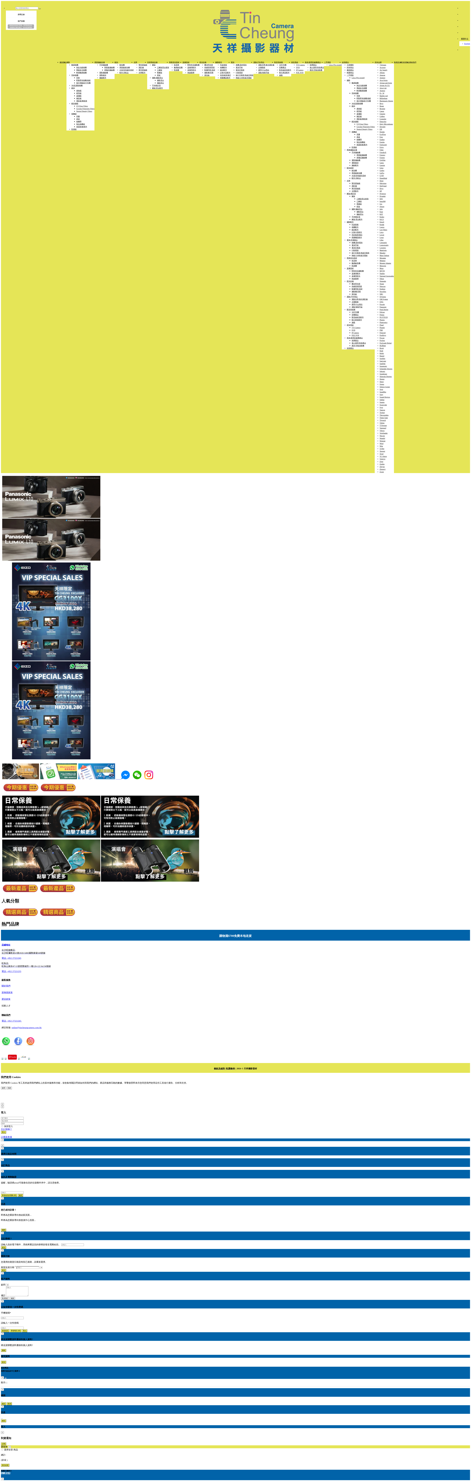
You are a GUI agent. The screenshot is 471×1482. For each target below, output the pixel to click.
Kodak (382, 225)
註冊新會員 (6, 1137)
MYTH (382, 271)
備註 (3, 1295)
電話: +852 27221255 (11, 971)
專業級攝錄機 (109, 67)
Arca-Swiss (383, 80)
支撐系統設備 (152, 62)
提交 (3, 1247)
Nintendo (383, 281)
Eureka (382, 142)
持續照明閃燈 (209, 67)
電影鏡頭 (102, 75)
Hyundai (383, 196)
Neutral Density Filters (84, 111)
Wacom (382, 436)
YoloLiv (382, 459)
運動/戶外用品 (258, 62)
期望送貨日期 (8, 1267)
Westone (382, 441)
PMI (381, 330)
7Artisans (383, 65)
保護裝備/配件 (81, 127)
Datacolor (383, 122)
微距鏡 (78, 98)
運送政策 (6, 999)
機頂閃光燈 (208, 65)
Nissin (382, 284)
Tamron (382, 410)
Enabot (382, 140)
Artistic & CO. (385, 85)
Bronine (382, 109)
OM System (384, 299)
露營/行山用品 (263, 70)
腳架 (154, 65)
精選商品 (350, 73)
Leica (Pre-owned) (335, 65)
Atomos (382, 91)
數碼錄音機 (178, 67)
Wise (381, 446)
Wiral (381, 443)
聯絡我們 (412, 62)
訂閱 (3, 1444)
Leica (381, 232)
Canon (382, 111)
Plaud (382, 325)
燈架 (158, 75)
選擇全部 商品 (10, 1450)
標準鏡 (78, 93)
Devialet (382, 127)
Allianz (382, 73)
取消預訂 (5, 1298)
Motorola (383, 266)
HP (381, 191)
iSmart (382, 207)
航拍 (116, 62)
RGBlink (383, 346)
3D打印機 (282, 65)
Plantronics (383, 322)
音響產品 (282, 67)
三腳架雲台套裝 (163, 67)
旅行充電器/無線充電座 (244, 75)
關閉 (3, 1230)
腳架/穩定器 (351, 194)
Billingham (383, 98)
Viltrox (382, 431)
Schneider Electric (386, 369)
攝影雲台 (160, 80)
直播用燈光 (191, 70)
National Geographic (387, 276)
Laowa (382, 227)
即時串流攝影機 (193, 65)
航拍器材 (350, 168)
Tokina (382, 423)
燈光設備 (202, 62)
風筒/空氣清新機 (316, 70)
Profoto (382, 340)
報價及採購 (398, 62)
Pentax (382, 315)
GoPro (382, 173)
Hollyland (383, 186)
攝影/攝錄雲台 (157, 78)
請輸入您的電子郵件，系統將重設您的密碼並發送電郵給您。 (31, 1244)
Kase (381, 212)
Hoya (381, 188)
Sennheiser (383, 374)
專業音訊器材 (174, 62)
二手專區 (327, 62)
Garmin (382, 165)
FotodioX (383, 152)
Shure (382, 382)
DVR (298, 67)
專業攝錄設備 (99, 62)
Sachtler (382, 358)
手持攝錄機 (103, 65)
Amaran (382, 75)
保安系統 (294, 62)
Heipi (381, 181)
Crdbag (382, 116)
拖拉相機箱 (80, 124)
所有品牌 (378, 62)
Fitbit (381, 150)
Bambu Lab (384, 96)
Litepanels (383, 243)
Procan (382, 338)
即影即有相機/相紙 (83, 80)
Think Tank (384, 418)
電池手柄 (239, 67)
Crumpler (383, 119)
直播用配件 (191, 67)
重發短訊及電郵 (9, 1195)
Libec (382, 240)
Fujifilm (382, 160)
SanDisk (382, 364)
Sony (381, 395)
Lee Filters (383, 230)
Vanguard (383, 428)
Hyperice (383, 194)
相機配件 (223, 67)
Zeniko (382, 464)
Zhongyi (383, 469)
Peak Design (384, 310)
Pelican (382, 312)
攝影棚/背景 (208, 73)
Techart (382, 413)
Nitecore (383, 286)
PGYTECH (384, 317)
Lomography (384, 245)
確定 (3, 1404)
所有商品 (350, 67)
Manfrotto (383, 250)
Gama (382, 163)
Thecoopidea (384, 415)
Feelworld (383, 145)
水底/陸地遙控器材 (126, 70)
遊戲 (281, 75)
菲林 (78, 78)
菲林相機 (74, 75)
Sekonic (382, 371)
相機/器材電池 (241, 65)
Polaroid (383, 333)
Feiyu (382, 147)
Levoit (382, 235)
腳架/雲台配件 (157, 88)
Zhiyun (382, 467)
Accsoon (383, 67)
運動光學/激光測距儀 (266, 65)
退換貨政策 (7, 992)
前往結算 (5, 1465)
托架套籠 (223, 65)
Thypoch (383, 420)
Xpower (382, 451)
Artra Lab (383, 88)
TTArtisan (383, 425)
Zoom (382, 472)
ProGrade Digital (386, 343)
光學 (135, 62)
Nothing (382, 289)
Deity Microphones (386, 124)
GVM (382, 176)
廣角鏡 (78, 91)
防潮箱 (74, 129)
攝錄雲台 (160, 83)
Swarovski (383, 405)
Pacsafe (382, 304)
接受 (3, 1088)
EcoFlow (383, 134)
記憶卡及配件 (225, 73)
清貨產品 (350, 348)
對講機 (176, 70)
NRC (381, 294)
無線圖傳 (190, 73)
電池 (232, 62)
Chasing (382, 114)
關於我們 (6, 986)
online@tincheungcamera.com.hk (27, 1027)
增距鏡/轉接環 (81, 101)
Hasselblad (383, 178)
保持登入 (8, 1126)
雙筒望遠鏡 (143, 65)
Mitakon (382, 261)
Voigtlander (384, 433)
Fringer (382, 158)
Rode (381, 351)
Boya (381, 103)
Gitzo (381, 168)
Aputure (382, 78)
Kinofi (382, 222)
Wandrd (382, 438)
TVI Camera (300, 65)
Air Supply (383, 70)
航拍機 (122, 65)
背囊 (78, 116)
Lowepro (383, 248)
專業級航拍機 (124, 67)
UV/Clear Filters (82, 106)
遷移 (3, 1350)
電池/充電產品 (352, 240)
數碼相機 (74, 65)
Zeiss (381, 462)
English (467, 44)
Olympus (383, 297)
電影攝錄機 (103, 73)
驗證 (20, 1195)
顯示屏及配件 (284, 73)
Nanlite (382, 273)
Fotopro (382, 155)
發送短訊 (5, 1331)
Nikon (382, 279)
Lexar (382, 237)
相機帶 (78, 122)
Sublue (382, 400)
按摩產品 (313, 65)
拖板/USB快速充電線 (244, 78)
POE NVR (299, 73)
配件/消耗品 (124, 73)
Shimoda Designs (386, 377)
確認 (12, 1298)
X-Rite (382, 449)
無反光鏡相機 (81, 67)
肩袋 (78, 119)
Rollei (382, 353)
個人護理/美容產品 (317, 67)
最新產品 (63, 62)
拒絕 (9, 1088)
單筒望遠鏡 (143, 70)
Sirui (381, 389)
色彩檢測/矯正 (225, 75)
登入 (3, 1132)
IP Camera (299, 70)
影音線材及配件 (285, 70)
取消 (9, 1404)
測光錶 (206, 75)
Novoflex (383, 292)
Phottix (382, 320)
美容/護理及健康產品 (313, 62)
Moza (381, 268)
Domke (382, 132)
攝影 (68, 62)
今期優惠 (350, 65)
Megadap (383, 258)
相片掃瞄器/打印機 (83, 83)
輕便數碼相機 (81, 73)
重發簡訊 (15, 1331)
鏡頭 (73, 88)
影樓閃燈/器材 (209, 70)
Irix (381, 204)
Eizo (381, 137)
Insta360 (383, 201)
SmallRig (383, 392)
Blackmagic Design (386, 101)
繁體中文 (464, 39)
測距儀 (141, 67)
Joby (381, 209)
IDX (381, 199)
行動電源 (239, 73)
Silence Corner (385, 387)
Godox (382, 170)
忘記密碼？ (6, 1129)
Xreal (381, 454)
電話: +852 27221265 (11, 958)
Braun (382, 106)
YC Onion (383, 456)
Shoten (382, 379)
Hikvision (383, 183)
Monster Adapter (385, 263)
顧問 (3, 1285)
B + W (382, 93)
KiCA (382, 219)
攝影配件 (218, 62)
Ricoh (382, 348)
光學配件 (142, 73)
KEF (381, 214)
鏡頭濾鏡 (74, 103)
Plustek (382, 328)
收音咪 (176, 65)
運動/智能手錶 (263, 73)
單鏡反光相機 (81, 70)
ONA (381, 302)
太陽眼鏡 (261, 67)
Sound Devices (385, 397)
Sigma (382, 384)
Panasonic (383, 307)
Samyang (383, 361)
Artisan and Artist (386, 83)
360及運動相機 (77, 85)
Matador (382, 253)
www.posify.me (12, 1099)
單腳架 (159, 73)
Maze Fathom (384, 255)
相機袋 (74, 114)
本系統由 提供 (16, 1095)
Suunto (382, 402)
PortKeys (383, 335)
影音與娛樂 (278, 62)
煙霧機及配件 (225, 78)
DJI (381, 129)
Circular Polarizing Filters (85, 109)
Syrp (381, 407)
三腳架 (159, 70)
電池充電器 (240, 70)
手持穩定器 (156, 85)
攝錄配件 (102, 78)
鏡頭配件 (223, 70)
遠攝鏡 (78, 96)
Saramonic (383, 366)
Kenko (382, 217)
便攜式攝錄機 (109, 70)
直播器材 (186, 62)
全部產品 (345, 62)
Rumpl (382, 356)
